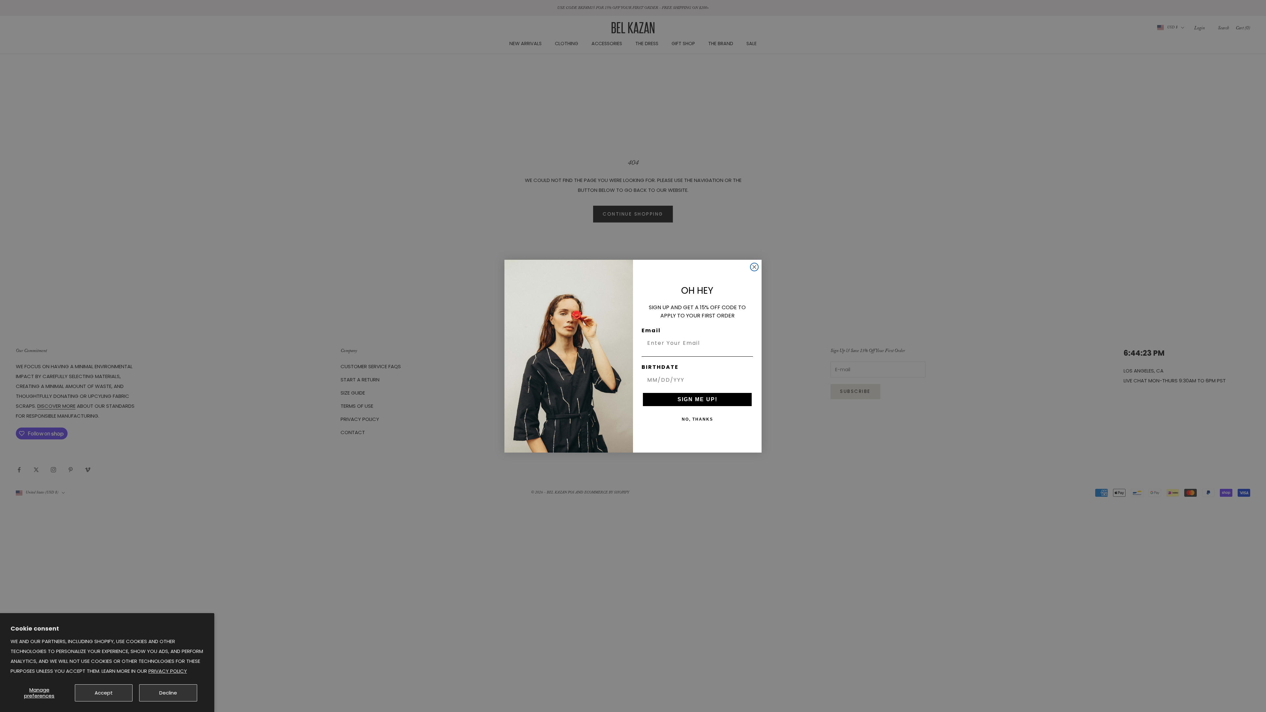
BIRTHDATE (660, 367)
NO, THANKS (697, 419)
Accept (104, 692)
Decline (168, 692)
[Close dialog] (754, 267)
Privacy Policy (167, 671)
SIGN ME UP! (697, 399)
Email (651, 330)
